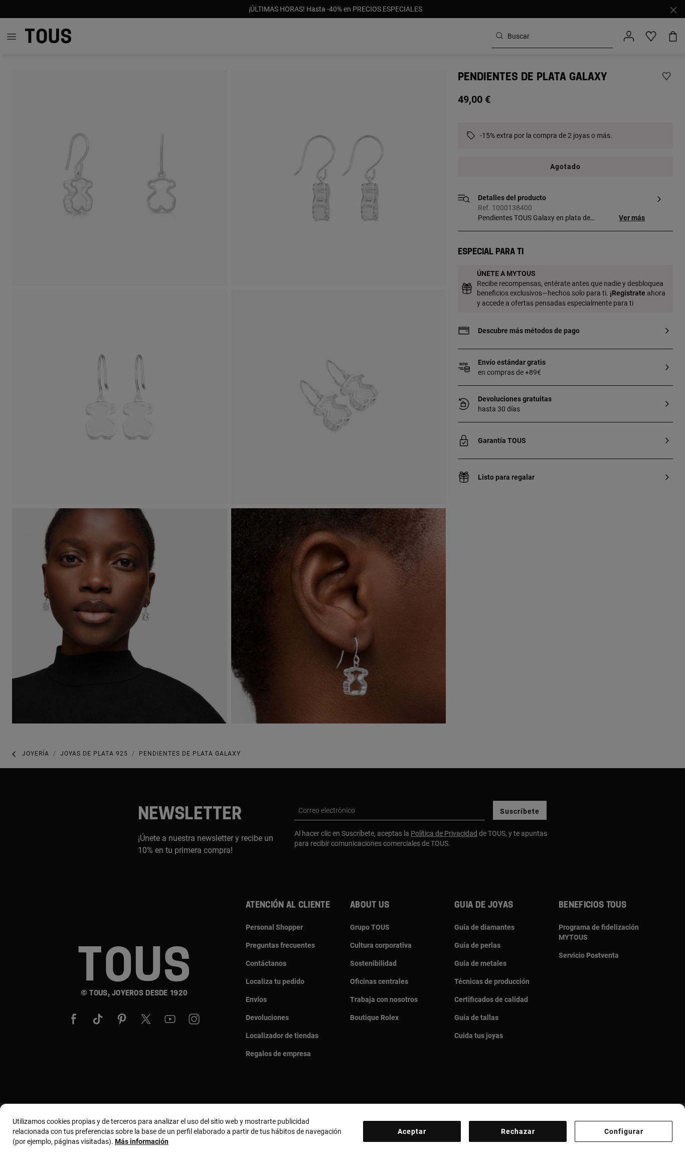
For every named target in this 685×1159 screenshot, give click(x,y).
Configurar (623, 1131)
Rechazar (518, 1131)
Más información (141, 1141)
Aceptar (412, 1131)
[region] (342, 1131)
